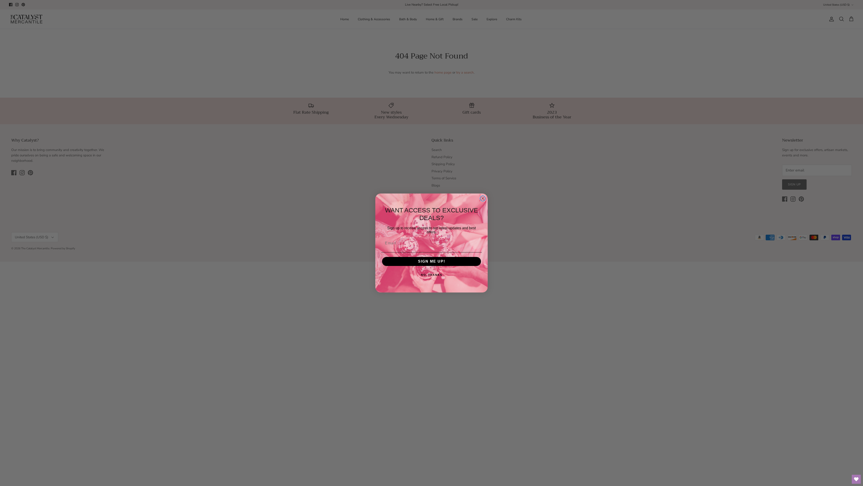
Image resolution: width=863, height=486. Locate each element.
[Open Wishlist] (856, 479)
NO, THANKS (431, 275)
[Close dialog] (482, 198)
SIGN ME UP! (431, 261)
